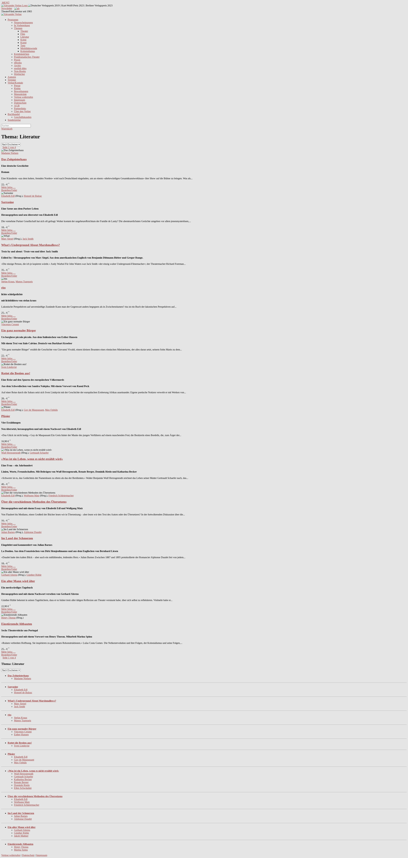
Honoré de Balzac (33, 196)
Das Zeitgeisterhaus (14, 159)
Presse (17, 85)
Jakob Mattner (21, 835)
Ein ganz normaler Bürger (18, 330)
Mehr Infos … (8, 187)
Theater (24, 31)
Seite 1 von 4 (9, 147)
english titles (20, 68)
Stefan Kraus (7, 281)
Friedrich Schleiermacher (61, 495)
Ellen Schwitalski (23, 788)
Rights (17, 88)
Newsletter (6, 8)
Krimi (23, 39)
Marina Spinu (21, 849)
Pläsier (5, 416)
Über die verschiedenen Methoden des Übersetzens (33, 501)
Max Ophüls (51, 410)
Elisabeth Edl (8, 196)
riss (3, 287)
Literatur (24, 37)
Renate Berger (21, 782)
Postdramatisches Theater (27, 57)
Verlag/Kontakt (15, 82)
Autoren (12, 77)
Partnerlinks (20, 108)
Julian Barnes (8, 532)
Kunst (23, 42)
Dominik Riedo (22, 785)
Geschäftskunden (22, 117)
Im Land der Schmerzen (17, 538)
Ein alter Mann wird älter (18, 581)
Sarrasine (7, 202)
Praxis (17, 59)
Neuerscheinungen (23, 22)
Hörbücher (19, 74)
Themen (18, 28)
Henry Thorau (8, 617)
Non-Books (20, 71)
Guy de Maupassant (34, 410)
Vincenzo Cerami (10, 324)
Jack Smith (27, 238)
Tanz (22, 45)
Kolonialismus (27, 51)
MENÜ (5, 2)
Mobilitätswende (28, 48)
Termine (12, 79)
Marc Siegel (7, 238)
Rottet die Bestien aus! (15, 373)
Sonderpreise (14, 120)
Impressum (19, 100)
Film (22, 34)
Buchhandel (14, 114)
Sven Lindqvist (9, 367)
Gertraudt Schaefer (39, 452)
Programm (13, 19)
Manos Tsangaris (24, 281)
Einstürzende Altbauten (16, 624)
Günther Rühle (33, 574)
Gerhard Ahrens (9, 574)
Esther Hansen (21, 734)
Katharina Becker (23, 779)
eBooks (18, 62)
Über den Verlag (22, 111)
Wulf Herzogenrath (11, 452)
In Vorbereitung (22, 25)
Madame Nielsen (9, 153)
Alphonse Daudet (32, 532)
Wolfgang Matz (31, 495)
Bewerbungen (21, 91)
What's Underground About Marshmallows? (30, 245)
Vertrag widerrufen (23, 97)
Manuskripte (20, 94)
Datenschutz (20, 102)
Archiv (17, 65)
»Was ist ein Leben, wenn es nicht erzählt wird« (32, 459)
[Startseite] (11, 14)
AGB (17, 105)
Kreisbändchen (21, 54)
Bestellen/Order (9, 190)
